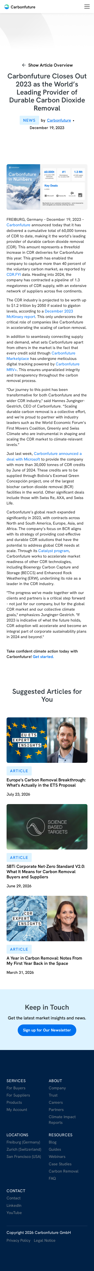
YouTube (14, 1212)
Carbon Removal (63, 1171)
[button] (87, 6)
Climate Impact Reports (62, 1119)
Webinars (57, 1156)
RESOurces (61, 1134)
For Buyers (16, 1087)
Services (16, 1080)
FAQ (52, 1178)
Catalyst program (53, 550)
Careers (56, 1102)
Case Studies (60, 1163)
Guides (55, 1149)
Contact (16, 1190)
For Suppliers (18, 1095)
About (55, 1080)
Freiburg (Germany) (23, 1142)
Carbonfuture (18, 224)
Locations (17, 1134)
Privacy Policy (18, 1240)
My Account (17, 1109)
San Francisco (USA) (24, 1156)
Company (57, 1087)
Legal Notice (45, 1240)
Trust (53, 1095)
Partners (56, 1109)
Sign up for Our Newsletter (47, 1030)
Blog (52, 1142)
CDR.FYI (14, 274)
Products (14, 1102)
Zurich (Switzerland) (24, 1149)
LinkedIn (14, 1205)
